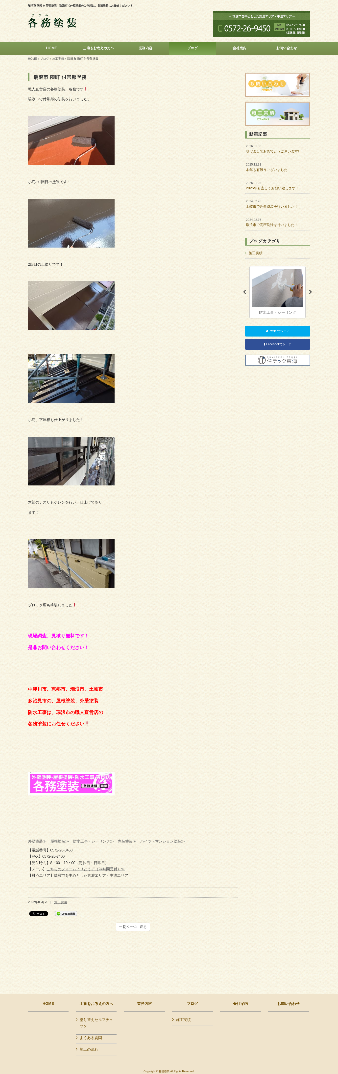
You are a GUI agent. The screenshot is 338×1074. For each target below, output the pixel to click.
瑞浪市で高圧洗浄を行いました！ (272, 222)
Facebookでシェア (278, 344)
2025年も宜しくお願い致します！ (272, 185)
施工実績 (58, 58)
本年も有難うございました (267, 167)
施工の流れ (89, 1049)
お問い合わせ (288, 1004)
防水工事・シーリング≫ (93, 841)
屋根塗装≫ (59, 841)
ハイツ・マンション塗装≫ (162, 841)
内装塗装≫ (127, 841)
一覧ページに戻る (133, 927)
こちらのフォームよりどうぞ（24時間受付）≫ (86, 869)
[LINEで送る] (66, 913)
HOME (32, 58)
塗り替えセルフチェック (96, 1022)
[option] (277, 292)
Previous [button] (244, 292)
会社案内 (240, 1004)
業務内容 (144, 1004)
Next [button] (310, 292)
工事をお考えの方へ (96, 1004)
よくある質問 (91, 1038)
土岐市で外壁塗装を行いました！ (272, 203)
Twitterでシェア (279, 331)
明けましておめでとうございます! (272, 148)
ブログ (44, 58)
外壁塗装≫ (37, 841)
